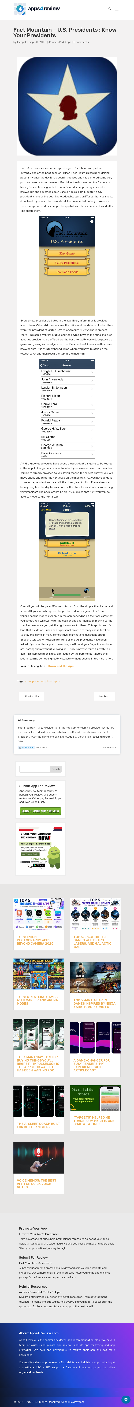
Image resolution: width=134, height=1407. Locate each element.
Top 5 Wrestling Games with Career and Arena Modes (37, 1000)
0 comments (81, 42)
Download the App (61, 666)
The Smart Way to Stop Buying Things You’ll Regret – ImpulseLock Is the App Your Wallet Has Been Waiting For (38, 1063)
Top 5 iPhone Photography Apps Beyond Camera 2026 (35, 940)
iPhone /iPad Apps (60, 42)
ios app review (34, 681)
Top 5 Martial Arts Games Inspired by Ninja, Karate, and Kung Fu (94, 1003)
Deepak (22, 42)
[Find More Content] (126, 1400)
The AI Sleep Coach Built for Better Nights (38, 1125)
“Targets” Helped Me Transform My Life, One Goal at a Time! (93, 1120)
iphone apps (52, 681)
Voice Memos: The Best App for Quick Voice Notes (37, 1183)
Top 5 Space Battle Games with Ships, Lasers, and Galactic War (92, 942)
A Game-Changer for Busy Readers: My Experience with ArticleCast (91, 1065)
